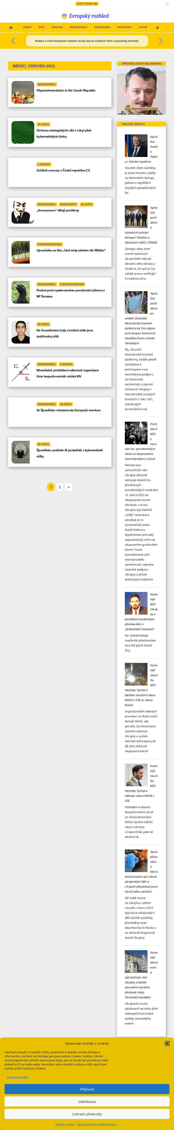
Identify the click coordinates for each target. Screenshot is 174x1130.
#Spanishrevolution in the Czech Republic (65, 90)
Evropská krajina (49, 244)
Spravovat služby (17, 1077)
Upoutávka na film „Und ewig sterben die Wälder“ (71, 250)
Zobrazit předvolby (87, 1114)
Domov (27, 27)
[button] (167, 1043)
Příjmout (87, 1089)
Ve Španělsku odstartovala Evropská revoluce (68, 410)
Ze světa (43, 124)
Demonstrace (78, 27)
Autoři (143, 27)
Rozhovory (124, 27)
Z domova (44, 164)
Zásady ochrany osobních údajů (96, 1124)
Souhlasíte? (68, 204)
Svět (42, 27)
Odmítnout (87, 1101)
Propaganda (102, 27)
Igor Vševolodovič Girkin (141, 108)
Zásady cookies (65, 1124)
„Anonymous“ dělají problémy (57, 210)
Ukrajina (57, 27)
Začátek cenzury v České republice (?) (63, 170)
